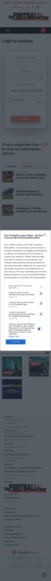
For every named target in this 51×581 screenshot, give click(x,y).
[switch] (40, 293)
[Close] (45, 235)
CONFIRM (15, 342)
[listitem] (25, 287)
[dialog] (25, 290)
